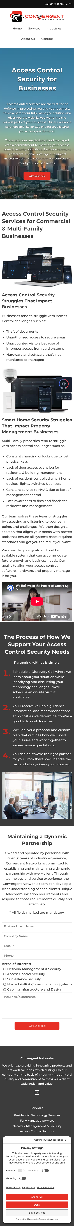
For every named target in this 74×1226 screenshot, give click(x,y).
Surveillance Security (24, 979)
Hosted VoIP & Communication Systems (39, 984)
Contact (47, 38)
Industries (54, 28)
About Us (28, 38)
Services (34, 28)
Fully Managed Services (37, 1120)
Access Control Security (26, 974)
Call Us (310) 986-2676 (58, 4)
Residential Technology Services (37, 1115)
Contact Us (37, 175)
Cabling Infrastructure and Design (34, 989)
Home (17, 28)
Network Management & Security (34, 969)
